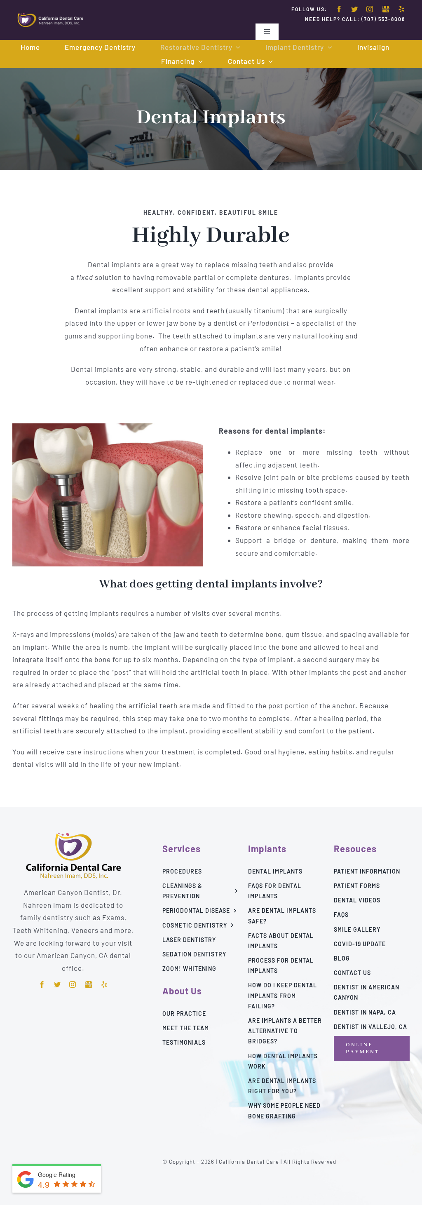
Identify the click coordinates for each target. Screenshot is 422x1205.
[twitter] (354, 9)
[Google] (386, 9)
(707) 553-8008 (383, 19)
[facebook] (339, 9)
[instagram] (369, 9)
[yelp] (401, 9)
